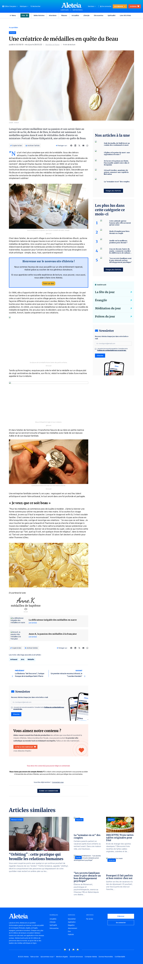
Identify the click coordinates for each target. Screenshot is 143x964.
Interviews (52, 15)
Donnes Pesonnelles (106, 957)
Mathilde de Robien (52, 44)
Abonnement (72, 928)
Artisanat (13, 659)
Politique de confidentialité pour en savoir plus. (111, 350)
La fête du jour (105, 292)
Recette (111, 820)
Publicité (71, 934)
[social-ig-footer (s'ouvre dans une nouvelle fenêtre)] (78, 950)
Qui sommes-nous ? (47, 957)
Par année (89, 919)
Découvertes (98, 15)
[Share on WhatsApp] (87, 145)
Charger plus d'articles (113, 191)
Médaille (31, 659)
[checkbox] (12, 707)
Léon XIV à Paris (125, 15)
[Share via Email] (83, 145)
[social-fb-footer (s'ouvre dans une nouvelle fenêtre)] (69, 950)
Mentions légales (62, 957)
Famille (78, 858)
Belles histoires (39, 15)
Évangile (101, 300)
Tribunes (64, 15)
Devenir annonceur (76, 957)
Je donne (133, 6)
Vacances (79, 820)
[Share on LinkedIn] (75, 145)
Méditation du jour (108, 308)
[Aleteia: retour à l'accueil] (71, 5)
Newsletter (72, 919)
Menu (14, 15)
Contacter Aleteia (91, 957)
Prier (23, 15)
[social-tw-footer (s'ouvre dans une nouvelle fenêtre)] (74, 950)
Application (72, 922)
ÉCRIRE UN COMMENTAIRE (48, 791)
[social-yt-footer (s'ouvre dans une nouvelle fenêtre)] (65, 950)
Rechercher (36, 6)
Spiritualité (111, 15)
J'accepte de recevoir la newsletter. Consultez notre (38, 708)
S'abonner (120, 916)
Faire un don (48, 283)
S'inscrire (16, 714)
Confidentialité (120, 957)
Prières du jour (105, 316)
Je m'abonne (118, 6)
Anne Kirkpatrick (64, 167)
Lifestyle (86, 15)
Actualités (75, 15)
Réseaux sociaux (16, 820)
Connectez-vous (58, 782)
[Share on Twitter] (79, 145)
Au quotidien (13, 27)
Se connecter (106, 6)
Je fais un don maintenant (24, 747)
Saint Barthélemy (78, 10)
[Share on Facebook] (71, 145)
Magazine (71, 925)
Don (69, 931)
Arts (22, 659)
